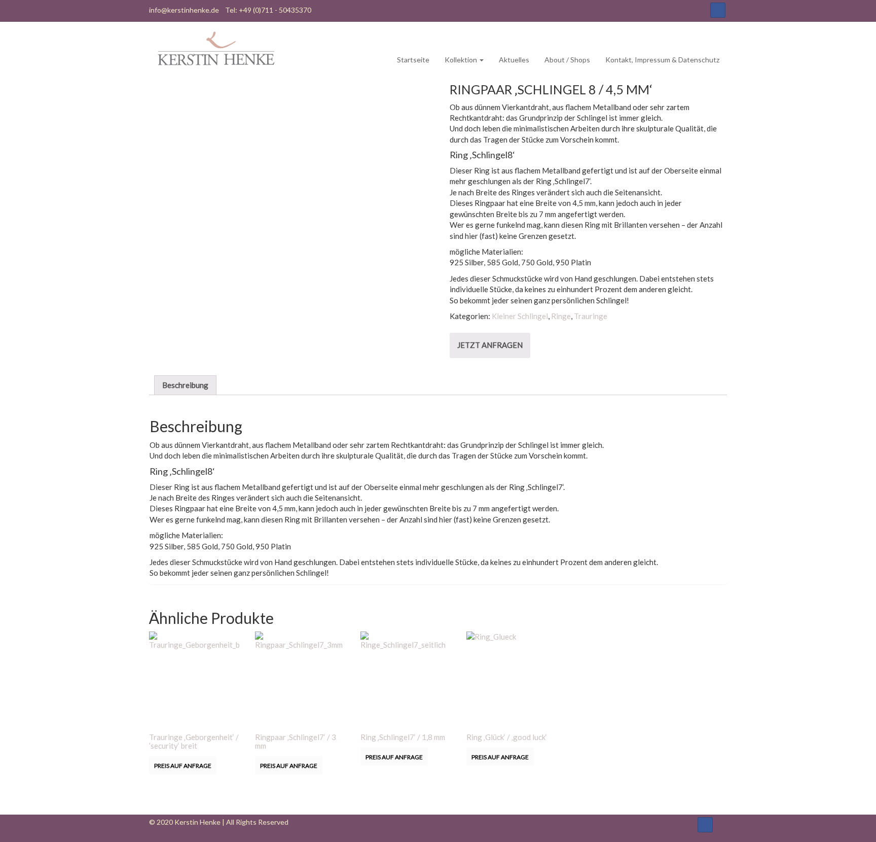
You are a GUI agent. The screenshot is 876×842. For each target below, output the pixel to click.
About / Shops (567, 59)
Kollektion (462, 59)
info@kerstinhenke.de (184, 10)
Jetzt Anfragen (490, 344)
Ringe (561, 316)
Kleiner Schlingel (520, 316)
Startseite (413, 59)
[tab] (185, 385)
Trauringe (590, 316)
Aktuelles (514, 59)
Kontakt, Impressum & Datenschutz (662, 59)
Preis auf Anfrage (182, 765)
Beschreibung (185, 385)
